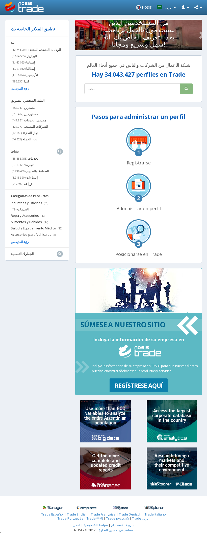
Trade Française (103, 514)
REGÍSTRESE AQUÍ (139, 385)
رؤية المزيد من (20, 88)
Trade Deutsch (130, 514)
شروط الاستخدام (122, 525)
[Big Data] (120, 508)
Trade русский (117, 518)
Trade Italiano (155, 514)
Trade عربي (140, 518)
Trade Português (70, 518)
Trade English (77, 514)
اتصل (76, 525)
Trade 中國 (95, 518)
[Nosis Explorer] (154, 508)
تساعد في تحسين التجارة (116, 530)
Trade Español (52, 514)
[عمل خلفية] (53, 508)
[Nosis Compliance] (86, 508)
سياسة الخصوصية (95, 525)
